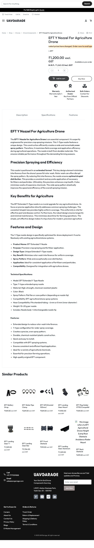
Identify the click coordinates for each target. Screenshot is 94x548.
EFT (51, 51)
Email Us (26, 14)
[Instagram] (48, 497)
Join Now (69, 488)
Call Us (18, 14)
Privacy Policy (9, 522)
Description (22, 115)
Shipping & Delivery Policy (30, 520)
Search (87, 4)
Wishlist (37, 14)
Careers (7, 512)
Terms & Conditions (30, 524)
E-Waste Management (12, 528)
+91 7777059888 (13, 475)
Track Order (8, 14)
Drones (17, 33)
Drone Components (29, 33)
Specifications (48, 115)
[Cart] (91, 20)
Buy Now (81, 79)
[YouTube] (42, 497)
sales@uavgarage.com (15, 481)
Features (73, 115)
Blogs (6, 525)
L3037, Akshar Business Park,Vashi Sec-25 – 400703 (45, 489)
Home (4, 33)
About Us (7, 515)
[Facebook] (36, 497)
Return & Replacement (31, 515)
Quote (32, 10)
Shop (10, 33)
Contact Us (8, 519)
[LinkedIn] (55, 497)
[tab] (22, 115)
